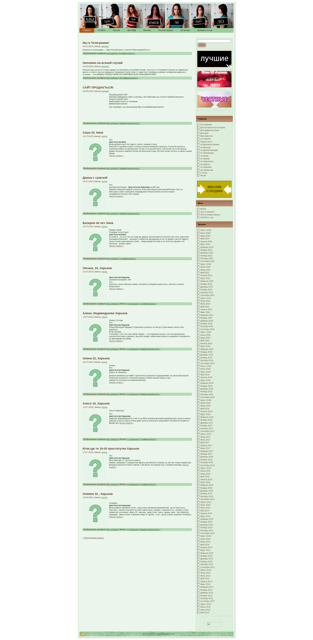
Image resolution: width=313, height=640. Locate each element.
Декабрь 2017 (206, 423)
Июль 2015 (205, 505)
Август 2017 (205, 434)
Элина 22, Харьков (96, 358)
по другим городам (209, 150)
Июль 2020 (205, 335)
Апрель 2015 (206, 513)
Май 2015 (204, 511)
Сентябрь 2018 (207, 397)
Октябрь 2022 (206, 258)
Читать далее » (116, 156)
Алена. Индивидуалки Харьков (105, 313)
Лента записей (207, 212)
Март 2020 (205, 346)
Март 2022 (205, 278)
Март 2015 (205, 516)
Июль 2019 (205, 369)
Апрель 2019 (206, 377)
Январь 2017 (206, 454)
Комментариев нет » (130, 123)
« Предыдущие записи (93, 538)
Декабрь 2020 (206, 321)
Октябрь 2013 (206, 564)
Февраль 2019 (206, 383)
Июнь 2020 (205, 338)
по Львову (204, 159)
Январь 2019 (206, 386)
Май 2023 (204, 238)
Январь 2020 (206, 352)
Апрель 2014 (206, 547)
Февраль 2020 (206, 349)
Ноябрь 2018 (206, 391)
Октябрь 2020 (206, 326)
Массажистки (206, 136)
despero (105, 46)
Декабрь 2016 (206, 457)
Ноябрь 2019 (206, 358)
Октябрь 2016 (206, 462)
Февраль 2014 (206, 553)
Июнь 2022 (205, 270)
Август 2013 (205, 570)
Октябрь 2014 (206, 530)
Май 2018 (204, 409)
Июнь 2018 (205, 406)
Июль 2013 (205, 573)
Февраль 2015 (206, 519)
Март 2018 (205, 414)
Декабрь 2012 (206, 593)
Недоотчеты (206, 142)
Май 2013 (204, 578)
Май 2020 (204, 340)
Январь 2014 (206, 556)
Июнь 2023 (205, 236)
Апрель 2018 (206, 411)
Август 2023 (205, 230)
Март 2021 (205, 312)
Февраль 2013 (206, 587)
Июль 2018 (205, 403)
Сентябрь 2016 (207, 465)
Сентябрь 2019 (207, 363)
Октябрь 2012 (206, 598)
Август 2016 (205, 468)
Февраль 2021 (206, 315)
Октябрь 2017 (206, 428)
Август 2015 (205, 502)
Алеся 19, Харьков (96, 403)
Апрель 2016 (206, 479)
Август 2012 (205, 604)
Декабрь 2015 (206, 491)
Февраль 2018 (206, 417)
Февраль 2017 (206, 451)
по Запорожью (207, 153)
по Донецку (205, 147)
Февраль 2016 (206, 485)
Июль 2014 (205, 539)
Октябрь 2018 (206, 394)
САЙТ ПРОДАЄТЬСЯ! (98, 87)
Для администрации (209, 130)
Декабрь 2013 (206, 559)
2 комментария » (148, 304)
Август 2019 (205, 366)
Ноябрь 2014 (206, 527)
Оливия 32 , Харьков (98, 494)
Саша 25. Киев (93, 132)
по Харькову (133, 304)
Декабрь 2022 (206, 253)
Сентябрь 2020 (207, 329)
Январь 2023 (206, 250)
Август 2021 (205, 298)
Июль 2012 (205, 607)
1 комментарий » (128, 259)
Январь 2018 (206, 420)
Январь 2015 (206, 522)
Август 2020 (205, 332)
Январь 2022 (206, 284)
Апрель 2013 (206, 581)
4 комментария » (127, 53)
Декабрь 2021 (206, 287)
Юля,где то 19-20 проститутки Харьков (111, 448)
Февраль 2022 (206, 281)
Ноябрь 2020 (206, 324)
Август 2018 (205, 400)
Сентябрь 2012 (207, 601)
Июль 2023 (205, 233)
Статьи (203, 173)
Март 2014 (205, 550)
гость (104, 136)
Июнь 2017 (205, 440)
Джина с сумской (95, 177)
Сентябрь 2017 (207, 431)
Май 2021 (204, 307)
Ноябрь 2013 (206, 562)
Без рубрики (112, 78)
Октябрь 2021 (206, 292)
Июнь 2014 (205, 542)
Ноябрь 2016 (206, 460)
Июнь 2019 (205, 372)
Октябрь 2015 (206, 496)
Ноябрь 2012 (206, 596)
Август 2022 (205, 264)
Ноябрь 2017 (206, 425)
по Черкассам (206, 170)
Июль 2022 (205, 267)
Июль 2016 (205, 471)
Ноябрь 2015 (206, 493)
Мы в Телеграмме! (96, 42)
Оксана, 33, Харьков (97, 268)
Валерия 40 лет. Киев (98, 223)
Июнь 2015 (205, 508)
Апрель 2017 (206, 445)
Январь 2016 (206, 488)
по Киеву (204, 156)
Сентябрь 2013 (207, 567)
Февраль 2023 (206, 247)
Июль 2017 (205, 437)
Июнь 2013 (205, 576)
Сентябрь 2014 (207, 533)
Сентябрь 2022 (207, 261)
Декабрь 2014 (206, 525)
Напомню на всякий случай (103, 63)
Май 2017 (204, 442)
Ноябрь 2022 (206, 256)
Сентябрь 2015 (207, 499)
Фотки (203, 175)
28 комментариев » (129, 78)
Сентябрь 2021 (207, 295)
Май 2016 (204, 476)
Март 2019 (205, 380)
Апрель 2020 (206, 343)
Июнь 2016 (205, 474)
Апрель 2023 (206, 241)
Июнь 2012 (205, 610)
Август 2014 (205, 536)
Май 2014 (204, 545)
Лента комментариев (210, 215)
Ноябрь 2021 (206, 289)
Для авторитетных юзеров (212, 127)
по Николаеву (206, 161)
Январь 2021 (206, 318)
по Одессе (205, 164)
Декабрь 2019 (206, 355)
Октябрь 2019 (206, 360)
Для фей (204, 133)
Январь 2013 (206, 590)
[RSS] (82, 634)
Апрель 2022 (206, 275)
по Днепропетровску (209, 144)
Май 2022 (204, 273)
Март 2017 (205, 448)
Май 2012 (204, 612)
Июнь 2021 (205, 304)
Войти (203, 209)
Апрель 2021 (206, 309)
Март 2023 (205, 244)
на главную (112, 53)
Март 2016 (205, 482)
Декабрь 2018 (206, 389)
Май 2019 (204, 375)
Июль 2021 (205, 301)
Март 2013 (205, 584)
